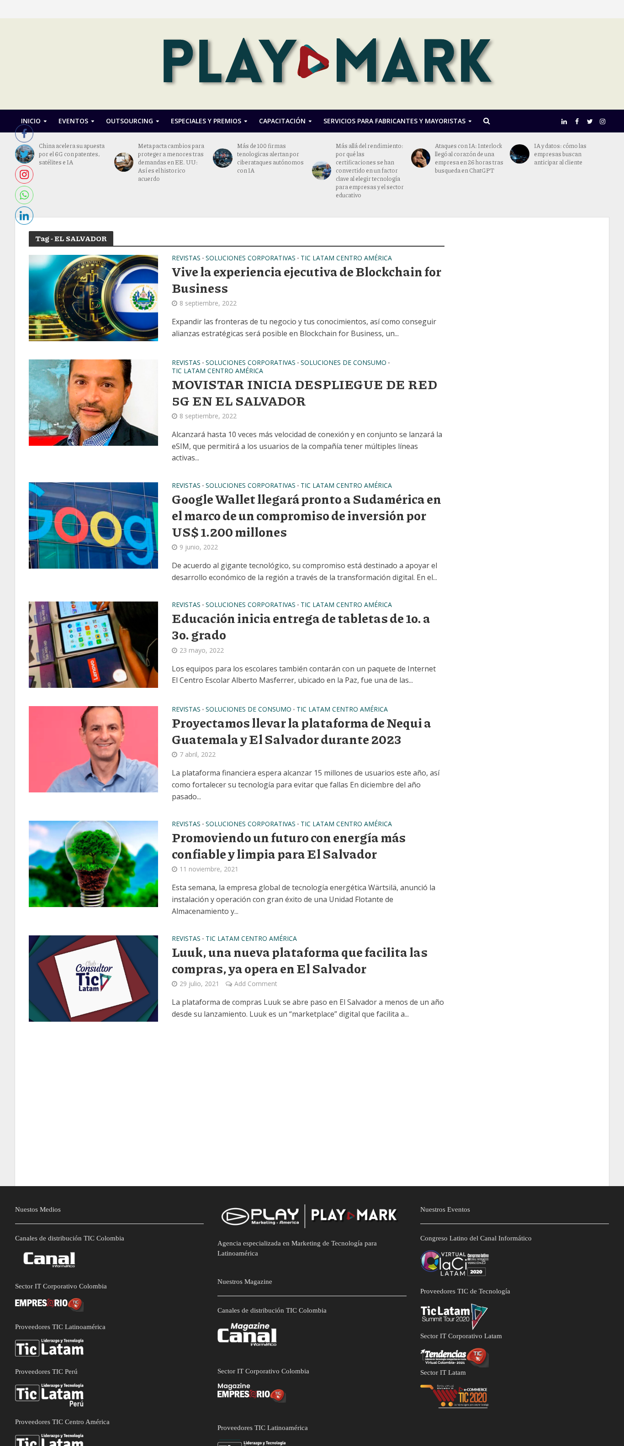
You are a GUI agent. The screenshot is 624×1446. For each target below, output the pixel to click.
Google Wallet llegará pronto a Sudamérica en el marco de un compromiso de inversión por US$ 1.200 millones (306, 515)
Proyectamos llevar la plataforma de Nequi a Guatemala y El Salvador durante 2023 (301, 730)
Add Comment (255, 983)
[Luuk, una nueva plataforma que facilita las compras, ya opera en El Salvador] (93, 978)
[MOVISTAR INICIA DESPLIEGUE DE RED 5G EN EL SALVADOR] (93, 402)
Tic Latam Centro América (346, 258)
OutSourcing (129, 120)
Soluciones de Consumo (343, 363)
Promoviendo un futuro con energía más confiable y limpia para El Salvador (289, 845)
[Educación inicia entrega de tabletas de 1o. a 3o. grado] (93, 644)
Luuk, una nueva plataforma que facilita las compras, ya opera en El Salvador (300, 960)
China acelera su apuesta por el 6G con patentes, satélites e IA (72, 154)
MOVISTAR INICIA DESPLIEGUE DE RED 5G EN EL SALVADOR (304, 392)
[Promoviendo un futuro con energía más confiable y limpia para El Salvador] (93, 863)
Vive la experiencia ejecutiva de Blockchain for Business (306, 279)
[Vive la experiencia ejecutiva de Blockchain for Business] (93, 297)
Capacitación (282, 120)
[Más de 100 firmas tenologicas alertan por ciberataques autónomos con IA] (222, 158)
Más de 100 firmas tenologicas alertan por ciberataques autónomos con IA (270, 158)
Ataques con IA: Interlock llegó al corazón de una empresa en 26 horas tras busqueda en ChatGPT (469, 158)
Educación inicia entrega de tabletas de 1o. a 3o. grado (301, 626)
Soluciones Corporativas (251, 258)
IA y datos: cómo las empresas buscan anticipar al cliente (560, 154)
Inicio (31, 120)
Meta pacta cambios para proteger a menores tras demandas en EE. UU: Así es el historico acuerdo (171, 162)
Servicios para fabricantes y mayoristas (394, 120)
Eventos (73, 120)
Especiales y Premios (206, 120)
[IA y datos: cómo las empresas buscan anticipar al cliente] (519, 154)
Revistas (186, 258)
